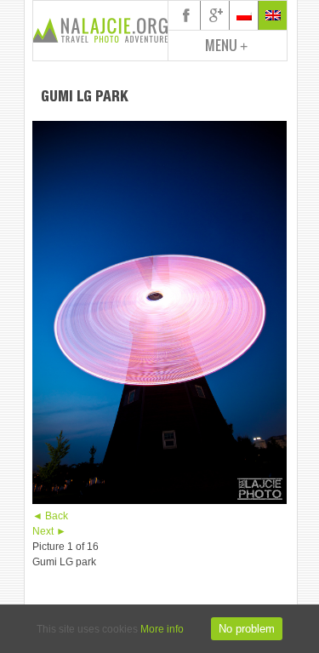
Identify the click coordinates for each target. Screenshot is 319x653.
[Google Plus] (215, 15)
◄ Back (50, 516)
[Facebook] (186, 15)
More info (162, 629)
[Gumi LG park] (160, 501)
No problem (247, 628)
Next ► (49, 531)
